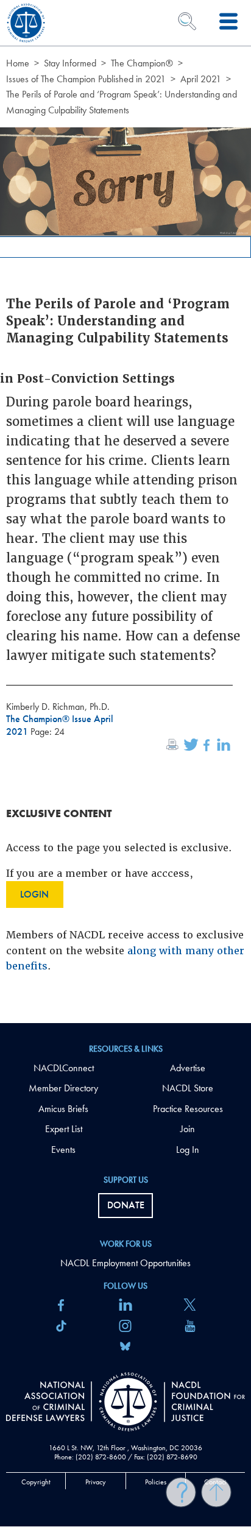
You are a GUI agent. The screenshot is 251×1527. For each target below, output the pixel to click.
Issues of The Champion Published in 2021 (86, 79)
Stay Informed (70, 63)
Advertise (187, 1067)
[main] (125, 511)
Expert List (63, 1128)
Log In (187, 1149)
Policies (155, 1482)
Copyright (36, 1482)
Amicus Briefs (63, 1108)
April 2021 (200, 79)
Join (187, 1128)
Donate (125, 1205)
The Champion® (142, 63)
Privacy (95, 1482)
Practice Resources (188, 1108)
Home (17, 63)
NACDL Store (187, 1088)
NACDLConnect (64, 1067)
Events (63, 1149)
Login (34, 894)
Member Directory (63, 1088)
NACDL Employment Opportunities (125, 1262)
